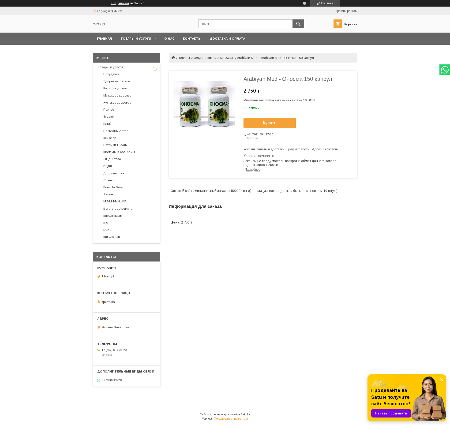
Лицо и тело (112, 159)
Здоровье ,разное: (117, 81)
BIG (106, 222)
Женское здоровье (117, 102)
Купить (269, 123)
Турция (108, 116)
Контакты (192, 38)
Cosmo (108, 180)
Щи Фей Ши (111, 237)
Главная (104, 38)
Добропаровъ (113, 173)
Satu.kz (245, 414)
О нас (169, 38)
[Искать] (298, 23)
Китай (107, 123)
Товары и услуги (135, 38)
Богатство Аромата (117, 208)
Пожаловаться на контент (231, 418)
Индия (107, 166)
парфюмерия (113, 215)
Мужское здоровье (117, 95)
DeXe (107, 229)
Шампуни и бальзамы (119, 152)
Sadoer (108, 194)
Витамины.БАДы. (220, 58)
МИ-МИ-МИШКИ (114, 201)
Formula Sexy (113, 187)
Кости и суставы (115, 88)
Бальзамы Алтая (115, 131)
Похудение (111, 74)
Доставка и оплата (227, 38)
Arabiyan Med (247, 58)
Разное (108, 109)
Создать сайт (120, 3)
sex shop (109, 138)
